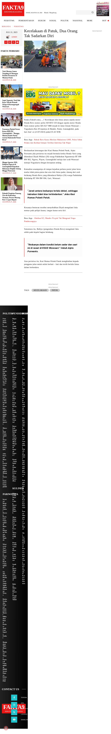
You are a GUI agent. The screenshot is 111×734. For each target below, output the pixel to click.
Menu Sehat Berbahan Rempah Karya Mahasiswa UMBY (14, 527)
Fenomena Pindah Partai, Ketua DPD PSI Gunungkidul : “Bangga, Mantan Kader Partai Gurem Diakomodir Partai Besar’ (11, 134)
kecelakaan (40, 290)
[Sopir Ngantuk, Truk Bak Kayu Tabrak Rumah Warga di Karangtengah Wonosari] (11, 90)
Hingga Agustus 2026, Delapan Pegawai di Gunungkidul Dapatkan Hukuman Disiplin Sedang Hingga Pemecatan (11, 166)
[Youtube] (17, 42)
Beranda (6, 26)
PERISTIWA (19, 26)
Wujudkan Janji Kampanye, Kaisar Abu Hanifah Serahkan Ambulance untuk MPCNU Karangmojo (5, 406)
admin (14, 37)
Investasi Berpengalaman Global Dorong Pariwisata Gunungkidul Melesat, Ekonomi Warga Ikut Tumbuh (5, 519)
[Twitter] (13, 42)
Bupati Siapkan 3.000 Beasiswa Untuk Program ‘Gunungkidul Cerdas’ (14, 332)
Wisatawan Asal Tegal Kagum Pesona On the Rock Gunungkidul (4, 555)
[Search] (92, 12)
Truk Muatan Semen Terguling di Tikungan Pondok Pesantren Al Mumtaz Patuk (10, 74)
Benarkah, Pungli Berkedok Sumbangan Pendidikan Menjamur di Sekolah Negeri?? (14, 440)
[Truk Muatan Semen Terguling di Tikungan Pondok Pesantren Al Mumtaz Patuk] (11, 61)
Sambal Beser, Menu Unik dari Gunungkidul (14, 572)
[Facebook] (6, 42)
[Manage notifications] (6, 728)
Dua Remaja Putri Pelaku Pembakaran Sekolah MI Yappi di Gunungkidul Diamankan (102, 11)
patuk (55, 290)
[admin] (8, 37)
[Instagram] (9, 42)
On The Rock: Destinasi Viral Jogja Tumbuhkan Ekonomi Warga (5, 583)
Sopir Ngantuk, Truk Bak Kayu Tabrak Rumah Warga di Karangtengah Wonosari (11, 103)
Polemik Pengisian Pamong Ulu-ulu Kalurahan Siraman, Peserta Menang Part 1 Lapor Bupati (11, 196)
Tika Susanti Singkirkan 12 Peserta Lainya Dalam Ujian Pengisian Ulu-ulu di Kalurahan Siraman (23, 558)
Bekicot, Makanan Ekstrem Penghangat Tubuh (14, 591)
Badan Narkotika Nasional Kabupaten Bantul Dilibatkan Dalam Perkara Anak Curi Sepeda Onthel (5, 618)
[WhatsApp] (71, 78)
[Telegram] (65, 78)
